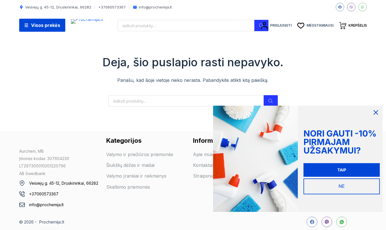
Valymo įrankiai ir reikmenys (136, 176)
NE (342, 186)
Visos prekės (42, 25)
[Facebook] (340, 7)
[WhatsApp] (362, 7)
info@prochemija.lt (46, 204)
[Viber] (351, 7)
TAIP (341, 169)
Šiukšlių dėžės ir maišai (130, 165)
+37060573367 (43, 193)
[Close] (376, 112)
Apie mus (203, 154)
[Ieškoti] (271, 101)
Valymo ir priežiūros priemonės (139, 154)
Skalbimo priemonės (128, 187)
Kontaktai (203, 165)
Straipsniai (204, 176)
